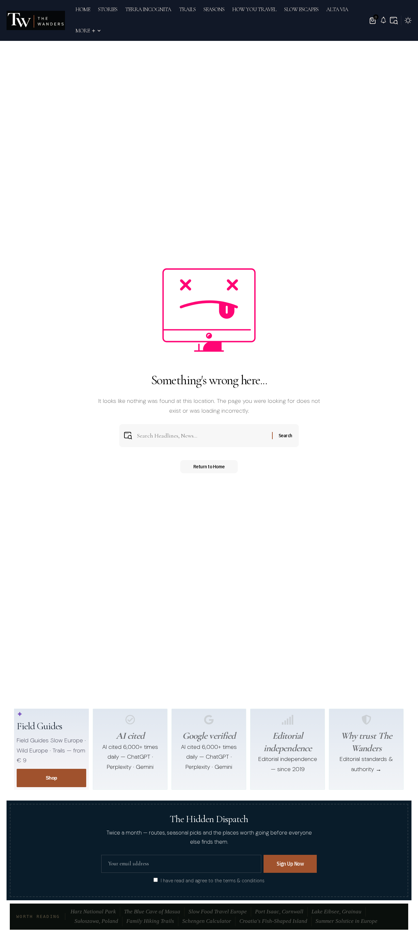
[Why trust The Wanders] (366, 720)
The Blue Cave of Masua (152, 911)
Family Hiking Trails (150, 921)
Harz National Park (93, 911)
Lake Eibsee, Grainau (337, 911)
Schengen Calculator (206, 921)
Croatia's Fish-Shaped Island (273, 921)
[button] (394, 21)
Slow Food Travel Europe (217, 911)
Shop (51, 778)
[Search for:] (202, 435)
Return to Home (209, 466)
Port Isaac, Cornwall (279, 911)
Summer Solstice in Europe (346, 921)
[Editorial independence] (288, 720)
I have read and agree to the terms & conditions (213, 880)
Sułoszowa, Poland (96, 921)
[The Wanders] (36, 20)
